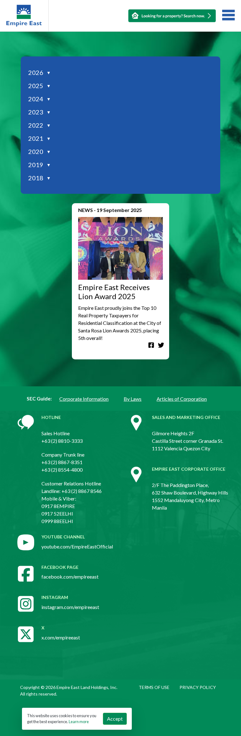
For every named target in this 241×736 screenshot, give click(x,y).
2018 (39, 178)
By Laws (133, 399)
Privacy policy (197, 687)
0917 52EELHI (57, 513)
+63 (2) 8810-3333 (62, 441)
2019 (39, 164)
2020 (39, 151)
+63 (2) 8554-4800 (62, 470)
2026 (39, 72)
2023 (39, 112)
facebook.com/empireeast (70, 577)
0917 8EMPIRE (58, 506)
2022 (39, 125)
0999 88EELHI (57, 521)
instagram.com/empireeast (70, 607)
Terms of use (154, 687)
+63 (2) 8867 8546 (82, 491)
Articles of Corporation (182, 399)
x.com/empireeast (60, 637)
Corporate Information (84, 399)
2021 (39, 138)
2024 (39, 99)
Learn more (79, 721)
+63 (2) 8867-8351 (62, 462)
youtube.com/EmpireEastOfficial (77, 546)
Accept (115, 719)
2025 (39, 85)
